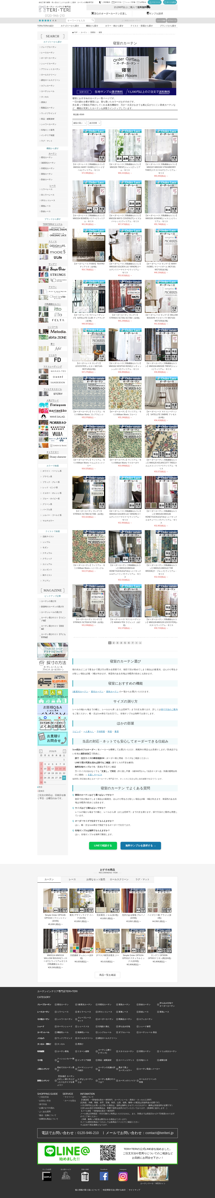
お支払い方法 (45, 1101)
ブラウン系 (47, 476)
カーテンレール (47, 91)
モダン (45, 547)
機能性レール (63, 1032)
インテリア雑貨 (47, 135)
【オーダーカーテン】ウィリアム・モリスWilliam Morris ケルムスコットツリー (89, 463)
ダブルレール (172, 20)
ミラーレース (47, 189)
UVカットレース (48, 200)
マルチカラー (48, 521)
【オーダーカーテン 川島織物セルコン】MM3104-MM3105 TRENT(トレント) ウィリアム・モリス (161, 366)
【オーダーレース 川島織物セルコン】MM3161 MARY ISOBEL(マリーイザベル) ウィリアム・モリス (88, 167)
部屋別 (93, 32)
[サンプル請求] (46, 1180)
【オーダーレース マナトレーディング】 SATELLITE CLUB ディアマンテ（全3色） (89, 318)
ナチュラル (47, 553)
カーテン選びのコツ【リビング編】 (53, 619)
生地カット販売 (47, 130)
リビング (76, 731)
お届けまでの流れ (46, 1108)
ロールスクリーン (48, 75)
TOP (75, 32)
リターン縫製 (83, 1051)
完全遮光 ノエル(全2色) (107, 915)
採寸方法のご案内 (169, 709)
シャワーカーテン (48, 124)
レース (72, 879)
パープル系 (47, 509)
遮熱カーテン (112, 691)
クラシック (47, 559)
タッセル (45, 97)
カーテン (84, 32)
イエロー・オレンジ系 (52, 493)
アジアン (46, 581)
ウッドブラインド (48, 113)
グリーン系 (47, 504)
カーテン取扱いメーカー (149, 1069)
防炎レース (46, 211)
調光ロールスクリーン (50, 80)
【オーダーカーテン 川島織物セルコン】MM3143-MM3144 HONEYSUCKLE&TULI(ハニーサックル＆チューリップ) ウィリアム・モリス (125, 571)
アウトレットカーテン (50, 69)
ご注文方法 (44, 1097)
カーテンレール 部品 (148, 1032)
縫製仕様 (163, 1060)
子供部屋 (101, 731)
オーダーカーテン (48, 58)
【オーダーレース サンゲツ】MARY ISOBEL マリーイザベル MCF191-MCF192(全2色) (161, 267)
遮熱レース (46, 206)
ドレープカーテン (48, 47)
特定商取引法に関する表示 (114, 1190)
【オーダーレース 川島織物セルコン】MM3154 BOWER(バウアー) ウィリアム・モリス (88, 218)
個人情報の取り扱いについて (87, 1190)
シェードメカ (83, 1026)
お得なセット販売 (95, 879)
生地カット (144, 1060)
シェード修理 (144, 1026)
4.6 (55, 20)
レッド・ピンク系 (50, 487)
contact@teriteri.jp (159, 1133)
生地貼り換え (104, 1026)
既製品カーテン (47, 108)
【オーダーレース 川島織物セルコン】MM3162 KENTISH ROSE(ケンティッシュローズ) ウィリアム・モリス (125, 366)
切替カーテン (144, 1051)
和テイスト (47, 575)
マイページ (69, 1097)
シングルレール (104, 1032)
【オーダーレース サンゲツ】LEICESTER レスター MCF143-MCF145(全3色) (89, 366)
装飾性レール (83, 1032)
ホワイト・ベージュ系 (52, 471)
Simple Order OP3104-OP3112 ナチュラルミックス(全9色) (133, 958)
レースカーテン (47, 53)
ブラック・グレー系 (51, 482)
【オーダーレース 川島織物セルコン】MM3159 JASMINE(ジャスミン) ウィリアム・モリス (161, 218)
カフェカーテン (47, 86)
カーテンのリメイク (127, 1080)
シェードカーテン (48, 63)
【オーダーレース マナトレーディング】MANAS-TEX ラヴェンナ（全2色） (125, 622)
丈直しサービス (95, 774)
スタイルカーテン (126, 1051)
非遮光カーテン (47, 168)
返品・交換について (47, 1115)
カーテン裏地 (63, 1051)
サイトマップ (134, 1190)
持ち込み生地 (124, 1026)
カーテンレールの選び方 (51, 612)
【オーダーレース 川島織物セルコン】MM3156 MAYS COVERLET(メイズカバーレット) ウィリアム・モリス (125, 218)
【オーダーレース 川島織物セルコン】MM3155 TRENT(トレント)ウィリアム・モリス (125, 167)
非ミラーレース (47, 195)
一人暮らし (89, 731)
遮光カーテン (97, 691)
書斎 (117, 731)
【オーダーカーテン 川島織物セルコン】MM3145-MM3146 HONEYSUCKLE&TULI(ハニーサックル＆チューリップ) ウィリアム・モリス (161, 517)
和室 (110, 731)
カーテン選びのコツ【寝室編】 (52, 627)
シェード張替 (161, 20)
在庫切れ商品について (48, 1119)
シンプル (46, 542)
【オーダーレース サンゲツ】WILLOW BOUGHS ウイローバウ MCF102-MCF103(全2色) (161, 318)
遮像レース (123, 1012)
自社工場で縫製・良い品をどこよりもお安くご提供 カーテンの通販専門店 (66, 2)
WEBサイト (160, 1183)
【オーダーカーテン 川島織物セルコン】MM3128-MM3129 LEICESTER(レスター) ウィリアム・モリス (161, 622)
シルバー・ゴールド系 (52, 515)
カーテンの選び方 (48, 601)
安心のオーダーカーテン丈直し (110, 13)
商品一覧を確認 (107, 975)
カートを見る (70, 1101)
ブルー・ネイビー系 (51, 499)
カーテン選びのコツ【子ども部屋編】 (53, 635)
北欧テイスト (48, 536)
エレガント (47, 569)
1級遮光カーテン (80, 691)
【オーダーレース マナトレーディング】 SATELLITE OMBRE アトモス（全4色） (161, 414)
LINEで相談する (103, 845)
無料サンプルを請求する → (140, 845)
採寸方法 (43, 1104)
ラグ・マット (47, 141)
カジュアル (47, 564)
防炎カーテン (47, 179)
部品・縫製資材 (47, 119)
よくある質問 (45, 1111)
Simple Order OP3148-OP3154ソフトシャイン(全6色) (55, 918)
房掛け (44, 102)
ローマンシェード (64, 1026)
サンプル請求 (156, 13)
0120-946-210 (88, 1133)
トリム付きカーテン (168, 1051)
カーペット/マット (126, 1060)
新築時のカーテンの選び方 (52, 607)
